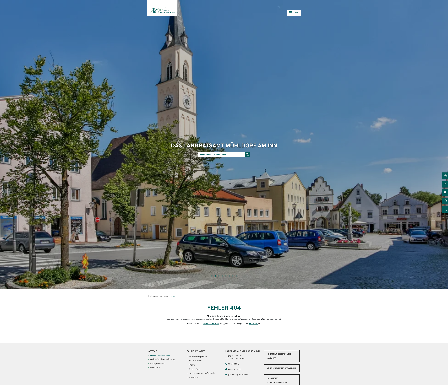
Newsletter (155, 367)
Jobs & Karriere (195, 360)
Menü (296, 12)
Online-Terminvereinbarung (162, 359)
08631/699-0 (233, 364)
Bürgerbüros (194, 369)
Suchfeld (253, 323)
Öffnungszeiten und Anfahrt (279, 356)
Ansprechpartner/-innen (282, 368)
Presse (192, 365)
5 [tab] (226, 276)
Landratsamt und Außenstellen (202, 373)
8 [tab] (236, 276)
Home (172, 296)
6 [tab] (229, 276)
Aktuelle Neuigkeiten (198, 356)
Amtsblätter (194, 377)
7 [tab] (233, 276)
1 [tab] (212, 276)
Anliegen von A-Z (157, 363)
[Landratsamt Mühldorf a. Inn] (162, 8)
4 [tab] (222, 276)
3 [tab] (219, 276)
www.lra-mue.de (211, 323)
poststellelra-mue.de (238, 374)
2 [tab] (215, 276)
